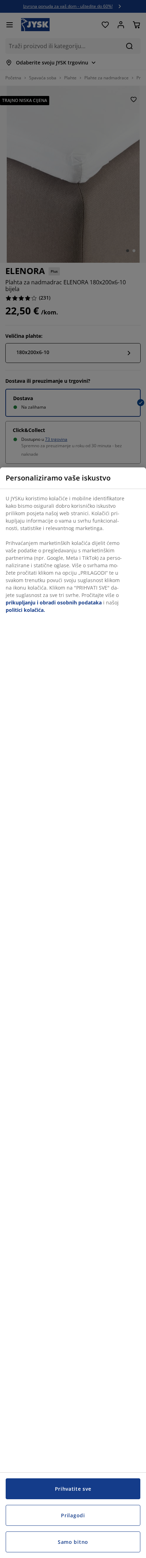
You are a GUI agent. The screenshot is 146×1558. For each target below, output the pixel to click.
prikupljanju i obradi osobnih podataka (54, 602)
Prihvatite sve (73, 1488)
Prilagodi (73, 1515)
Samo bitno (73, 1542)
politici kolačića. (25, 610)
